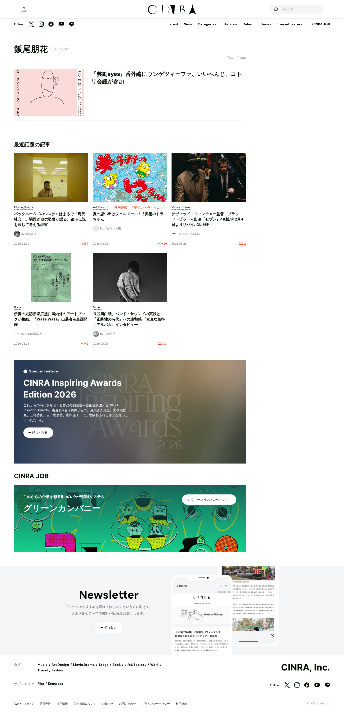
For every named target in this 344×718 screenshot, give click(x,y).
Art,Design (60, 664)
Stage (104, 664)
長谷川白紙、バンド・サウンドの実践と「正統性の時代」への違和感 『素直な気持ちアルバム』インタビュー (129, 319)
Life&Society (135, 664)
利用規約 (181, 703)
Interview (229, 24)
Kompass (55, 683)
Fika (40, 683)
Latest (173, 24)
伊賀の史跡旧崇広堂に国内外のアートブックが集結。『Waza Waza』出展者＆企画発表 (51, 319)
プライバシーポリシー (156, 703)
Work (154, 664)
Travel (42, 670)
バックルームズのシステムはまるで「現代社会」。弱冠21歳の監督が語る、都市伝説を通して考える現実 (50, 219)
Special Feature (289, 24)
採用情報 (62, 703)
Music (42, 664)
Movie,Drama (84, 664)
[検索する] (275, 9)
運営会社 (45, 703)
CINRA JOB (321, 24)
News (188, 24)
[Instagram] (41, 24)
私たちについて (24, 703)
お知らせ (107, 703)
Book (117, 664)
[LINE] (71, 24)
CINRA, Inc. (305, 667)
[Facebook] (51, 24)
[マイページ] (24, 9)
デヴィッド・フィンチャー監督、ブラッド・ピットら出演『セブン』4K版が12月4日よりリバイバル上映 (207, 219)
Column (249, 24)
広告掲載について (85, 703)
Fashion (58, 670)
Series (266, 24)
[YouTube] (61, 24)
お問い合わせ (127, 703)
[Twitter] (31, 24)
